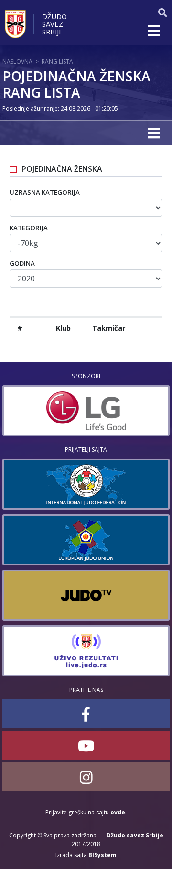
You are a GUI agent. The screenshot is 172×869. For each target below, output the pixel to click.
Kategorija (29, 227)
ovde (117, 812)
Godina (22, 263)
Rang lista (57, 61)
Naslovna (17, 61)
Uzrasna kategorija (45, 192)
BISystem (102, 855)
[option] (86, 410)
